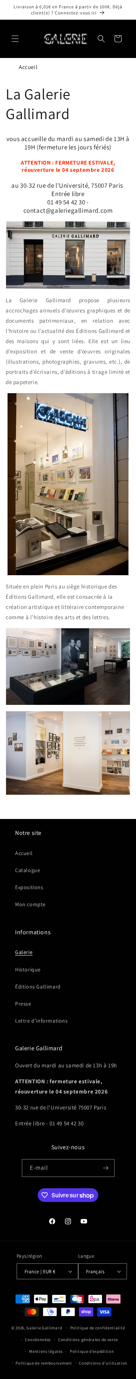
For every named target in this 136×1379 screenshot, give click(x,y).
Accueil (28, 67)
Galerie (23, 952)
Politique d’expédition (92, 1351)
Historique (28, 969)
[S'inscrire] (105, 1168)
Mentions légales (46, 1351)
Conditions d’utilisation (103, 1363)
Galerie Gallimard (44, 1327)
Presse (23, 1003)
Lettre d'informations (41, 1020)
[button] (15, 38)
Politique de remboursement (43, 1363)
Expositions (29, 887)
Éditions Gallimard (38, 986)
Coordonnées (38, 1339)
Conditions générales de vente (88, 1339)
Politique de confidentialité (97, 1327)
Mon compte (30, 904)
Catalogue (27, 870)
